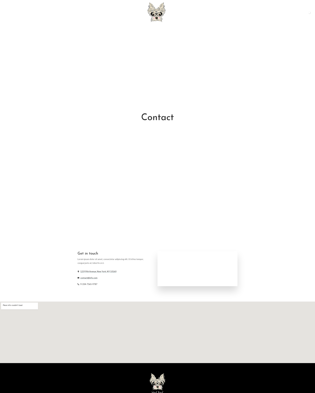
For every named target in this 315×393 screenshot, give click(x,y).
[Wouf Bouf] (156, 14)
